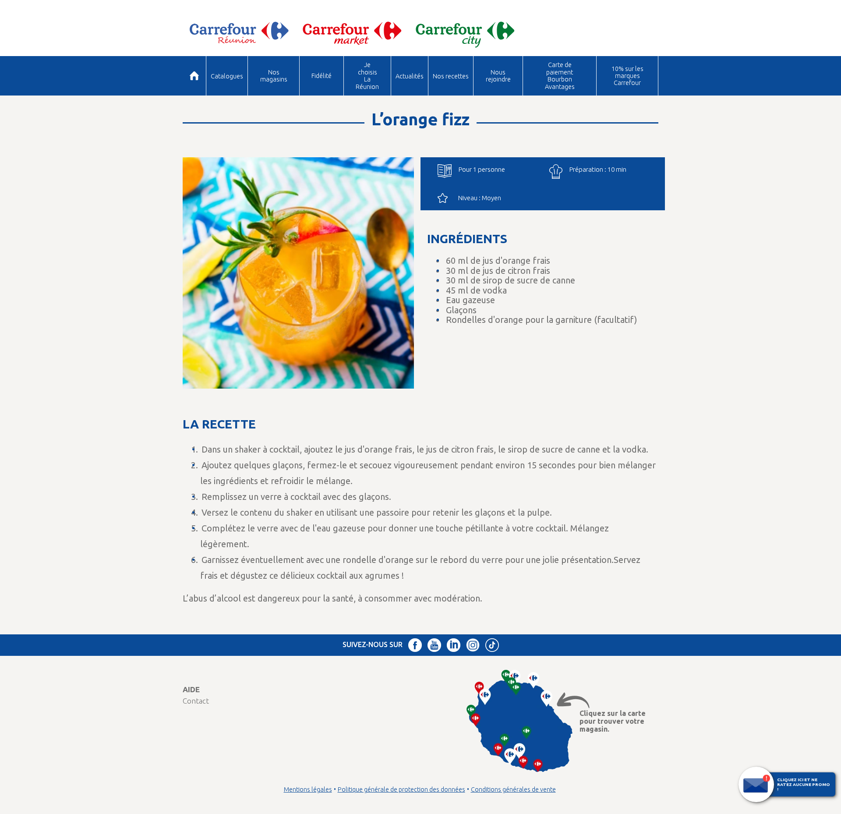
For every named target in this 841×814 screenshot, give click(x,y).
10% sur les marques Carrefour (627, 76)
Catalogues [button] (227, 76)
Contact (196, 701)
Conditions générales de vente (513, 789)
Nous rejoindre (498, 75)
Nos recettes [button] (451, 76)
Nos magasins (273, 75)
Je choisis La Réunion (367, 75)
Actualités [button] (410, 76)
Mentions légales (308, 789)
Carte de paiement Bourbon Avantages (560, 75)
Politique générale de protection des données (401, 789)
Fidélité (321, 75)
